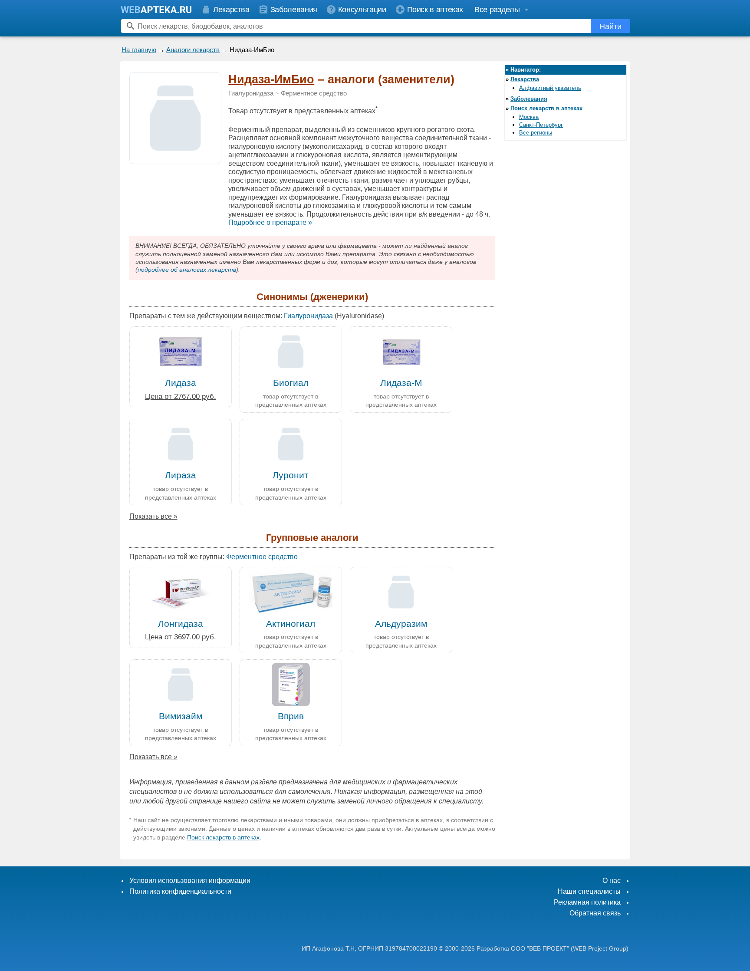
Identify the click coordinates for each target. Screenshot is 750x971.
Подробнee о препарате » (270, 222)
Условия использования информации (189, 880)
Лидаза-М (401, 383)
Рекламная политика (587, 902)
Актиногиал (290, 624)
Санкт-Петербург (541, 125)
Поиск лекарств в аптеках (223, 837)
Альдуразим (401, 624)
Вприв (291, 716)
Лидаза (180, 383)
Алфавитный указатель (550, 88)
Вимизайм (180, 716)
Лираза (180, 475)
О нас (611, 880)
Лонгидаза (180, 624)
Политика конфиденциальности (180, 891)
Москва (529, 117)
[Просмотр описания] (175, 159)
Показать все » (153, 516)
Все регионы (535, 132)
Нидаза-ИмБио (271, 79)
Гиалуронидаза (250, 93)
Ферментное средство (314, 93)
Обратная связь (595, 913)
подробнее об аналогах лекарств (187, 269)
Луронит (291, 475)
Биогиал (291, 383)
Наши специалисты (589, 891)
